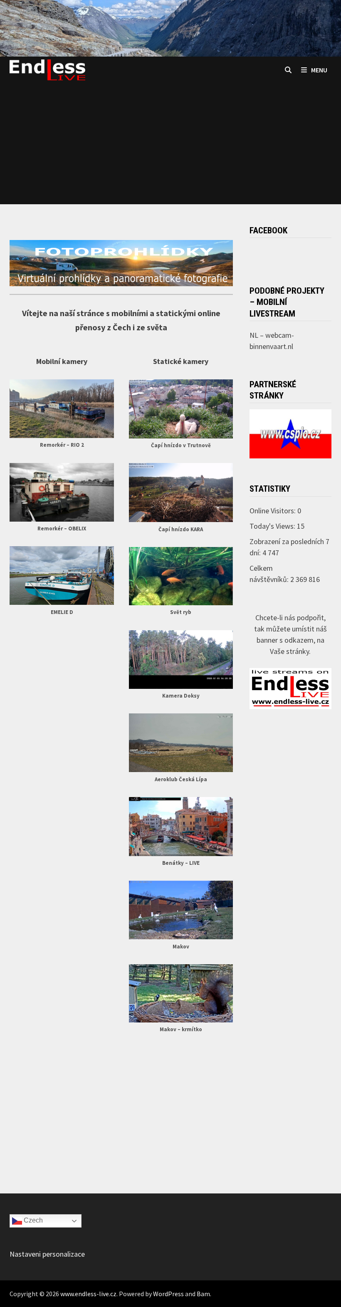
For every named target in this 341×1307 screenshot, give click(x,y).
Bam (203, 1294)
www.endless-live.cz (88, 1294)
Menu (319, 70)
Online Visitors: (273, 510)
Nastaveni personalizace (47, 1254)
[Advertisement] (170, 146)
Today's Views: (273, 526)
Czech (32, 1220)
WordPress (168, 1294)
